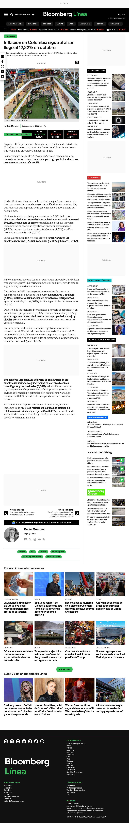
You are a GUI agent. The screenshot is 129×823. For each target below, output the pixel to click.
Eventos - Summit (73, 804)
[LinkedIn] (39, 539)
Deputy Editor (30, 533)
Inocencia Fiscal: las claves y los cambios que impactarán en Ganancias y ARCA (98, 291)
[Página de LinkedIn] (30, 741)
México (69, 748)
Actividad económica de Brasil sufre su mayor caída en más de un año (109, 605)
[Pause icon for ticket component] (5, 29)
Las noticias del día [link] (15, 24)
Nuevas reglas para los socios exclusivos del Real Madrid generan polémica (110, 654)
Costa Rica (71, 768)
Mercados (8, 788)
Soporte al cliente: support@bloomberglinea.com (85, 810)
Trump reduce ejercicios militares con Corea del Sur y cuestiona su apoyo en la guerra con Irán (48, 656)
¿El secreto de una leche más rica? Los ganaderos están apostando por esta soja (98, 502)
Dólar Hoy (7, 790)
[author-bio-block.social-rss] (44, 539)
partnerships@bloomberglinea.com (80, 806)
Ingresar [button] (121, 14)
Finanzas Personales (11, 797)
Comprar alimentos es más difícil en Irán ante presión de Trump (77, 654)
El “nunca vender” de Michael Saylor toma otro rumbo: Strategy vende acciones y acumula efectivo (48, 608)
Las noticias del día (53, 557)
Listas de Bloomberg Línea (14, 801)
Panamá (69, 763)
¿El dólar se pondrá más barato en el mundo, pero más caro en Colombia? (99, 97)
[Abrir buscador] (11, 14)
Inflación (22, 552)
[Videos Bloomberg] (106, 452)
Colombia (10, 36)
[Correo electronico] (26, 539)
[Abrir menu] (6, 14)
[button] (77, 62)
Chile (68, 757)
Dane (32, 552)
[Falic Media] (110, 18)
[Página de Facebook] (6, 741)
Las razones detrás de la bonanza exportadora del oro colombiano (22, 513)
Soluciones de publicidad (76, 813)
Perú (68, 759)
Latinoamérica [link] (85, 24)
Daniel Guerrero (13, 126)
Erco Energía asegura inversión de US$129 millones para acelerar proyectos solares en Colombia (60, 514)
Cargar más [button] (64, 669)
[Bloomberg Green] (106, 492)
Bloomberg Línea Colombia (32, 557)
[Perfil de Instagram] (24, 741)
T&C (68, 794)
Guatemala (70, 774)
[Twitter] (30, 539)
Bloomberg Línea (58, 552)
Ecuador (70, 761)
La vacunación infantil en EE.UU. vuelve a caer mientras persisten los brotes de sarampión (17, 607)
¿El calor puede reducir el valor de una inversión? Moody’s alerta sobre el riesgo (99, 511)
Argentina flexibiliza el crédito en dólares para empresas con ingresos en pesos (99, 331)
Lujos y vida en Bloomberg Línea (25, 674)
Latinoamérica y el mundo (76, 743)
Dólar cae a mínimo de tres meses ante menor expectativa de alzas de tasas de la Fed (18, 656)
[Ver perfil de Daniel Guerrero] (14, 534)
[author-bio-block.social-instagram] (35, 539)
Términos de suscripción (76, 790)
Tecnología (71, 792)
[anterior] (6, 513)
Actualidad (8, 792)
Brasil (69, 746)
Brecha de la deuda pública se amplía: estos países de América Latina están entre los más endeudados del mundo (99, 83)
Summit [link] (60, 24)
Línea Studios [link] (115, 24)
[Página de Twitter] (12, 741)
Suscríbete (71, 786)
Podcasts (7, 799)
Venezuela (70, 755)
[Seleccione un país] (33, 14)
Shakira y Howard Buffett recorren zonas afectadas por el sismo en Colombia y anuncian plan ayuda (18, 710)
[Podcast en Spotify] (42, 741)
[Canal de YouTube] (18, 741)
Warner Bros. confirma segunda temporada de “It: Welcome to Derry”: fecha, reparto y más (79, 710)
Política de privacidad (74, 788)
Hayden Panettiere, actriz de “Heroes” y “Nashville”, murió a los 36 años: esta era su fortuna (49, 710)
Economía (7, 786)
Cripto (6, 794)
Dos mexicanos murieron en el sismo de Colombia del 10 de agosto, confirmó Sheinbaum (79, 607)
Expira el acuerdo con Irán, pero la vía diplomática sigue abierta (98, 460)
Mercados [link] (47, 24)
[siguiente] (77, 513)
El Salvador (71, 770)
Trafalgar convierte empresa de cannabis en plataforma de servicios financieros (99, 205)
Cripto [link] (71, 24)
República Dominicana (75, 772)
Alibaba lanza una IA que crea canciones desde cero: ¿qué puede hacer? (110, 708)
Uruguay (70, 765)
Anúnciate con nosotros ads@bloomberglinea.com (85, 808)
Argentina (70, 750)
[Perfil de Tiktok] (36, 741)
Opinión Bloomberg (97, 417)
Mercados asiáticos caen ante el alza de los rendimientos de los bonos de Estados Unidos (99, 196)
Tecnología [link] (100, 24)
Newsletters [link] (32, 24)
